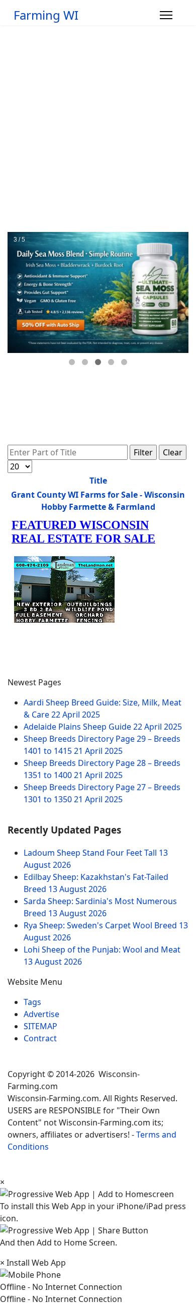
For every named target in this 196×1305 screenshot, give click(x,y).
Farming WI (46, 15)
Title (98, 480)
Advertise (41, 1014)
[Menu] (166, 15)
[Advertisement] (98, 128)
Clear (172, 452)
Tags (32, 1001)
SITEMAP (40, 1026)
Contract (40, 1038)
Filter (143, 452)
